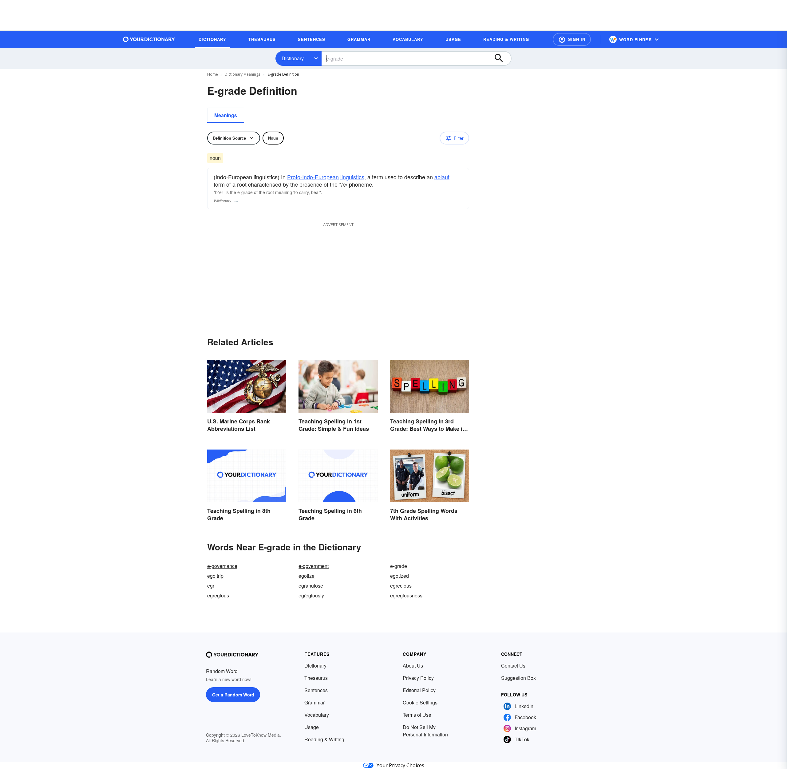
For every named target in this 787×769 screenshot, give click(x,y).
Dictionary (293, 58)
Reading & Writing (324, 739)
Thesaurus (316, 677)
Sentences (316, 690)
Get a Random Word (233, 695)
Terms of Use (417, 714)
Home (212, 74)
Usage (311, 727)
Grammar (314, 702)
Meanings (225, 115)
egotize (306, 575)
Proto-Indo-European (313, 177)
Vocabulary (316, 714)
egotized (399, 575)
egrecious (401, 585)
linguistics (352, 177)
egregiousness (406, 595)
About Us (413, 665)
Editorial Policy (419, 690)
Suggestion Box (518, 677)
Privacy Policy (418, 677)
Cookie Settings (420, 702)
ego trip (215, 575)
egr (210, 585)
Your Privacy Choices (400, 765)
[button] (572, 39)
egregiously (311, 595)
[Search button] (501, 58)
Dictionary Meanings (242, 74)
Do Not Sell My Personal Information (425, 730)
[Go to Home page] (149, 39)
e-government (314, 565)
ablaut (441, 177)
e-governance (222, 565)
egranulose (311, 585)
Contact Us (513, 665)
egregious (218, 595)
